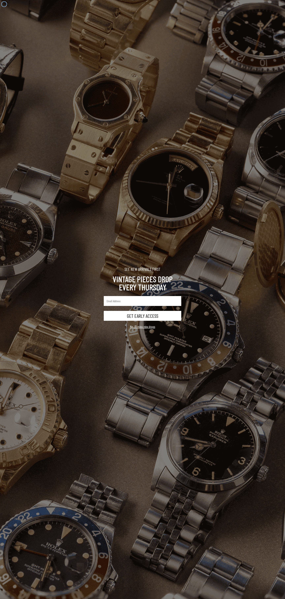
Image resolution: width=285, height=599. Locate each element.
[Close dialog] (4, 4)
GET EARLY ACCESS (142, 316)
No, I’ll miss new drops (142, 327)
